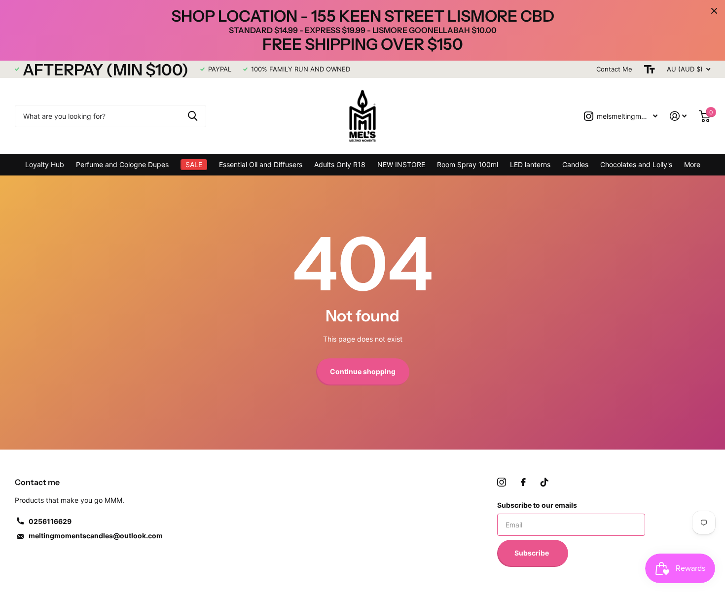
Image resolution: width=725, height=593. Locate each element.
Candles (575, 164)
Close (714, 11)
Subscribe (532, 553)
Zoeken (192, 116)
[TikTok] (544, 482)
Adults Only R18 (339, 164)
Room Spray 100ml (467, 164)
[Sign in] (678, 116)
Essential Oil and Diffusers (260, 164)
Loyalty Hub (44, 164)
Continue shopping (363, 371)
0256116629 (50, 521)
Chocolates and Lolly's (636, 164)
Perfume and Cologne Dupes (122, 164)
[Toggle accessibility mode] (649, 69)
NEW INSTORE (401, 164)
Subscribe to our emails (537, 505)
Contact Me (614, 69)
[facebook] (523, 482)
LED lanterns (530, 164)
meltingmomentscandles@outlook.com (96, 535)
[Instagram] (501, 482)
